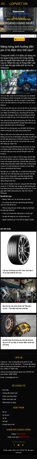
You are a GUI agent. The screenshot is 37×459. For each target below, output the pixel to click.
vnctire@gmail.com (11, 377)
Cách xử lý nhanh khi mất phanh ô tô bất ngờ (17, 213)
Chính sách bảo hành (9, 396)
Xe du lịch (5, 415)
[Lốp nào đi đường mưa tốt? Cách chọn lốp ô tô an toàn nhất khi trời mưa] (18, 249)
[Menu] (3, 4)
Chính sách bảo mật (9, 399)
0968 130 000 (21, 434)
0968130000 (13, 374)
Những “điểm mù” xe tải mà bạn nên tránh (16, 199)
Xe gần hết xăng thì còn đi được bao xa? (16, 216)
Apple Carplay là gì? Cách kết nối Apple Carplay (18, 220)
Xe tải (4, 418)
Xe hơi (4, 412)
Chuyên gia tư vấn (8, 424)
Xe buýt (5, 421)
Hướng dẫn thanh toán (10, 393)
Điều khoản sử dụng (9, 402)
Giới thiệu (5, 390)
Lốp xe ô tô (8, 364)
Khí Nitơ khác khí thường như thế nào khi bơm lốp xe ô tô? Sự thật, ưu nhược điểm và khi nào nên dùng (18, 342)
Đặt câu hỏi (20, 39)
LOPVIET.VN (18, 4)
